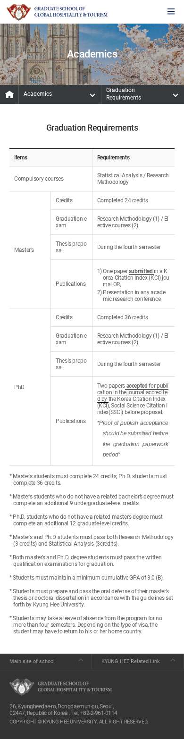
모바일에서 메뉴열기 (171, 12)
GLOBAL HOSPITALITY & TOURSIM (57, 12)
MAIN (9, 94)
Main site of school (32, 661)
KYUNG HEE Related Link (130, 661)
